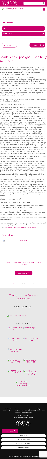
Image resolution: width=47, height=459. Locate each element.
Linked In (9, 3)
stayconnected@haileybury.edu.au (24, 417)
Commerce (23, 227)
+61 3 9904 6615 (24, 415)
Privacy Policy (35, 456)
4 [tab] (20, 284)
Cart (4, 28)
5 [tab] (22, 284)
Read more (22, 273)
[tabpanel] (23, 259)
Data (6, 227)
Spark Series (17, 227)
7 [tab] (27, 284)
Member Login (8, 33)
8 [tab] (29, 284)
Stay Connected (23, 448)
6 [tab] (25, 284)
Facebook (4, 3)
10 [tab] (33, 284)
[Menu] (44, 9)
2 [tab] (16, 284)
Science (34, 227)
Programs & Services (23, 444)
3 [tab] (18, 284)
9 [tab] (31, 284)
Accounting (10, 227)
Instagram (15, 3)
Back (9, 45)
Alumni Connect (23, 440)
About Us (23, 436)
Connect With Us (9, 23)
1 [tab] (14, 284)
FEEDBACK (9, 431)
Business (29, 227)
